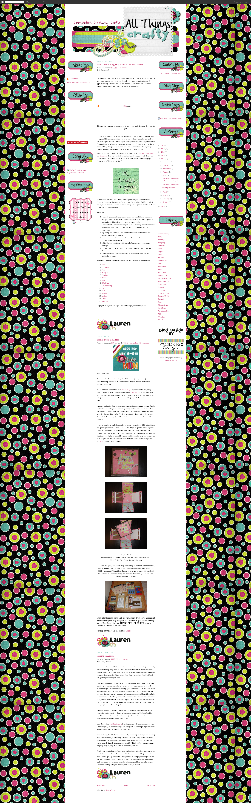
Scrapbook (162, 284)
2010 (163, 206)
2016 (163, 145)
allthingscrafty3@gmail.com (171, 73)
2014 (163, 152)
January (166, 202)
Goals (160, 263)
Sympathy (161, 299)
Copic (160, 251)
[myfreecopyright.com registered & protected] (80, 173)
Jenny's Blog (125, 390)
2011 (163, 159)
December (166, 162)
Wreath (160, 320)
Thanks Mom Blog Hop (108, 339)
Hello (160, 269)
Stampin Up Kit (163, 296)
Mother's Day (133, 343)
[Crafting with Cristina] (170, 119)
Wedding (161, 317)
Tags (159, 302)
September (167, 169)
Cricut (125, 343)
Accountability (163, 234)
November (167, 165)
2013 (163, 155)
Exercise (161, 257)
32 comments (144, 343)
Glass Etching (163, 260)
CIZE (160, 248)
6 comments (123, 659)
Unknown (74, 79)
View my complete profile (78, 82)
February (166, 199)
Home (126, 785)
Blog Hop (161, 243)
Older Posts (151, 785)
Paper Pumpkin (163, 281)
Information (162, 272)
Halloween (162, 266)
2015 (163, 149)
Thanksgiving (163, 305)
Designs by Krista (171, 360)
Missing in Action (105, 655)
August (166, 172)
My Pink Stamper (116, 724)
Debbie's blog (135, 392)
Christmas (161, 246)
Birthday (161, 240)
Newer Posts (101, 785)
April (165, 192)
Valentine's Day (163, 311)
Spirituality (162, 290)
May (165, 175)
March (165, 195)
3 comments (123, 68)
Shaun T (161, 287)
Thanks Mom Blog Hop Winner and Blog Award (120, 64)
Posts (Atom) (110, 790)
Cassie (128, 631)
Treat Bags (162, 308)
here (101, 441)
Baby (160, 237)
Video (160, 314)
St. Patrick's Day (164, 293)
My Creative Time (164, 278)
